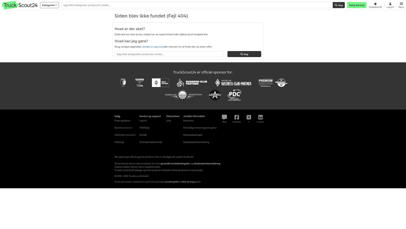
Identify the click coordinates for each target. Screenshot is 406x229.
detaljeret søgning (152, 46)
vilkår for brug (188, 181)
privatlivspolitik (171, 181)
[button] (401, 5)
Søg (340, 5)
